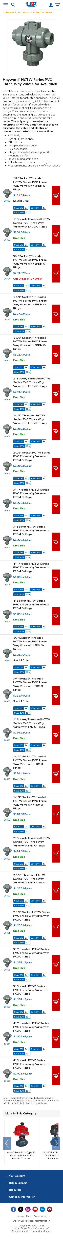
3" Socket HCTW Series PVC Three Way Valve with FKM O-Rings (31, 989)
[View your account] (51, 5)
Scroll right (56, 1143)
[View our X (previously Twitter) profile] (20, 1209)
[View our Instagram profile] (28, 1209)
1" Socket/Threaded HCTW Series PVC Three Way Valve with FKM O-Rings (31, 723)
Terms (29, 1216)
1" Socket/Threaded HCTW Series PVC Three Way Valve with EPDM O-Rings (31, 222)
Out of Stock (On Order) (28, 278)
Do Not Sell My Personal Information (31, 1220)
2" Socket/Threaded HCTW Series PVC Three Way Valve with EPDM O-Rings (31, 382)
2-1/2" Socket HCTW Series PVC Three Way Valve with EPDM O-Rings (31, 456)
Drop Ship (19, 238)
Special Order (21, 200)
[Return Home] (31, 5)
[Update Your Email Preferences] (49, 1209)
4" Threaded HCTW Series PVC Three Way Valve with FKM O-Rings (31, 1027)
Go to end (7, 1143)
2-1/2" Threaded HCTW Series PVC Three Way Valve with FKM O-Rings (29, 878)
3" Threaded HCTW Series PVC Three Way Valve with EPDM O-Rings (31, 493)
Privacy (20, 1216)
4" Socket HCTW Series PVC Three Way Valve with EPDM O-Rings (31, 604)
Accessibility (40, 1216)
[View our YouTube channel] (35, 1209)
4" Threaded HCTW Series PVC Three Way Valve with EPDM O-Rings (31, 567)
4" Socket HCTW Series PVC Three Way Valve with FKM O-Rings (31, 1063)
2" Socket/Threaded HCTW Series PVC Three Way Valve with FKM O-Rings (31, 841)
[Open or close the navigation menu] (6, 5)
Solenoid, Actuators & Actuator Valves (29, 12)
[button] (56, 195)
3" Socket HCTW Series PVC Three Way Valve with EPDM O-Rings (31, 530)
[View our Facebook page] (13, 1209)
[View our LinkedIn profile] (42, 1209)
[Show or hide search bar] (13, 5)
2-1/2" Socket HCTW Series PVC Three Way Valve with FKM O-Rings (31, 915)
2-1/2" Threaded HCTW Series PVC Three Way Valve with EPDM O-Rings (30, 419)
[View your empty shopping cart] (57, 5)
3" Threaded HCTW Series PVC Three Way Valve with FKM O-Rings (31, 952)
